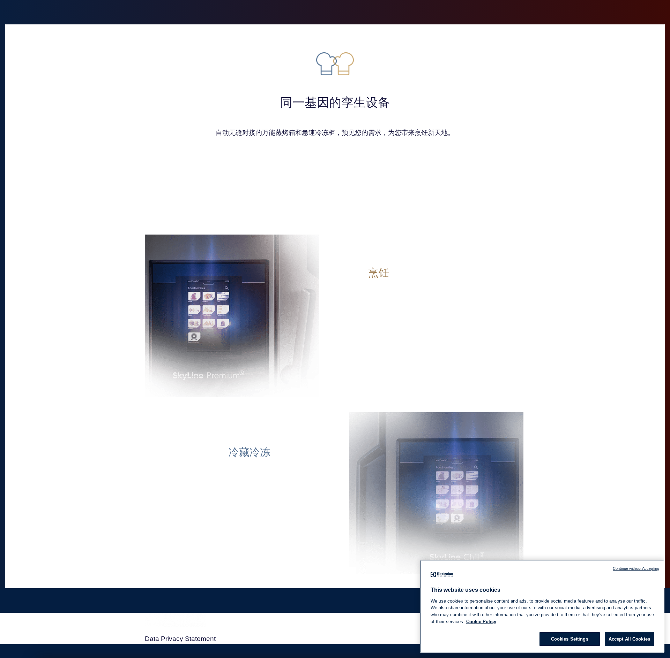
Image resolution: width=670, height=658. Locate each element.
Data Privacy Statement (180, 638)
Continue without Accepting (636, 568)
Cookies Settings (569, 639)
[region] (542, 606)
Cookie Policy (481, 621)
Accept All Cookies (629, 639)
